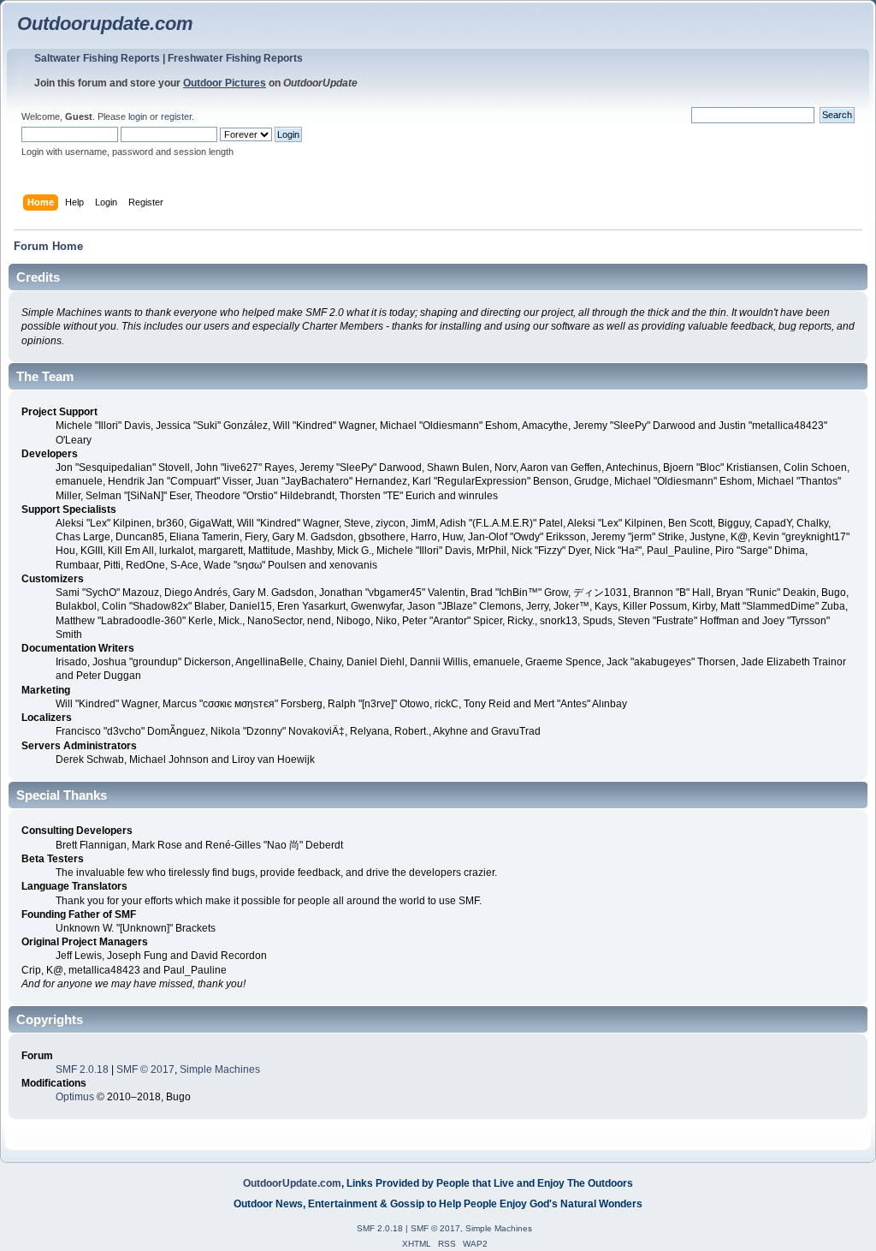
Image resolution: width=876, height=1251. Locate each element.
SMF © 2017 (145, 1069)
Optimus (75, 1097)
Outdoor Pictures (224, 83)
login (137, 116)
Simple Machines (220, 1069)
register (176, 116)
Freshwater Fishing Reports (235, 58)
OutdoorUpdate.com (292, 1183)
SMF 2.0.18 (82, 1069)
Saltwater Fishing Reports (97, 58)
